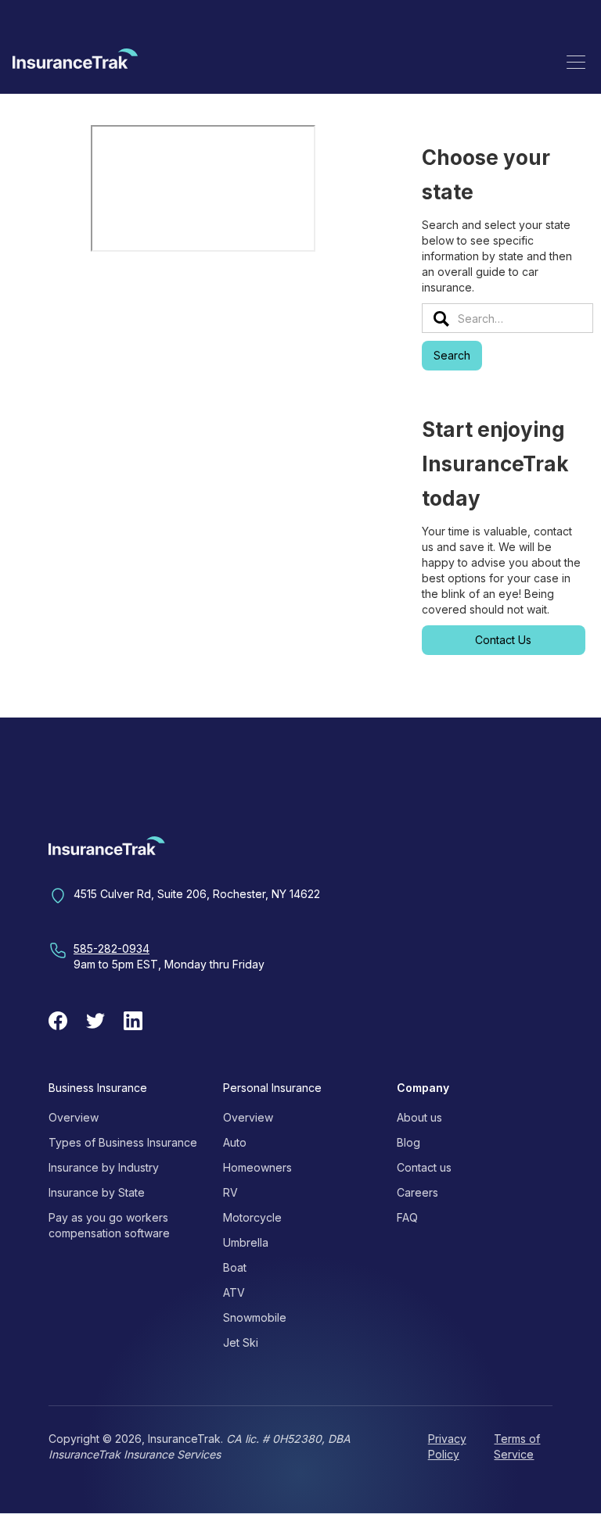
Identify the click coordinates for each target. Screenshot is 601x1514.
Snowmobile (254, 1317)
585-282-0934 (111, 948)
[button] (575, 61)
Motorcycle (252, 1217)
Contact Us (503, 639)
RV (230, 1192)
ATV (234, 1292)
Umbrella (245, 1242)
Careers (417, 1192)
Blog (408, 1142)
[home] (75, 61)
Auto (235, 1142)
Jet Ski (240, 1342)
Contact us (424, 1167)
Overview (74, 1117)
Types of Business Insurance (123, 1142)
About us (419, 1117)
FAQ (407, 1217)
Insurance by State (97, 1192)
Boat (235, 1267)
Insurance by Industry (104, 1167)
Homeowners (257, 1167)
